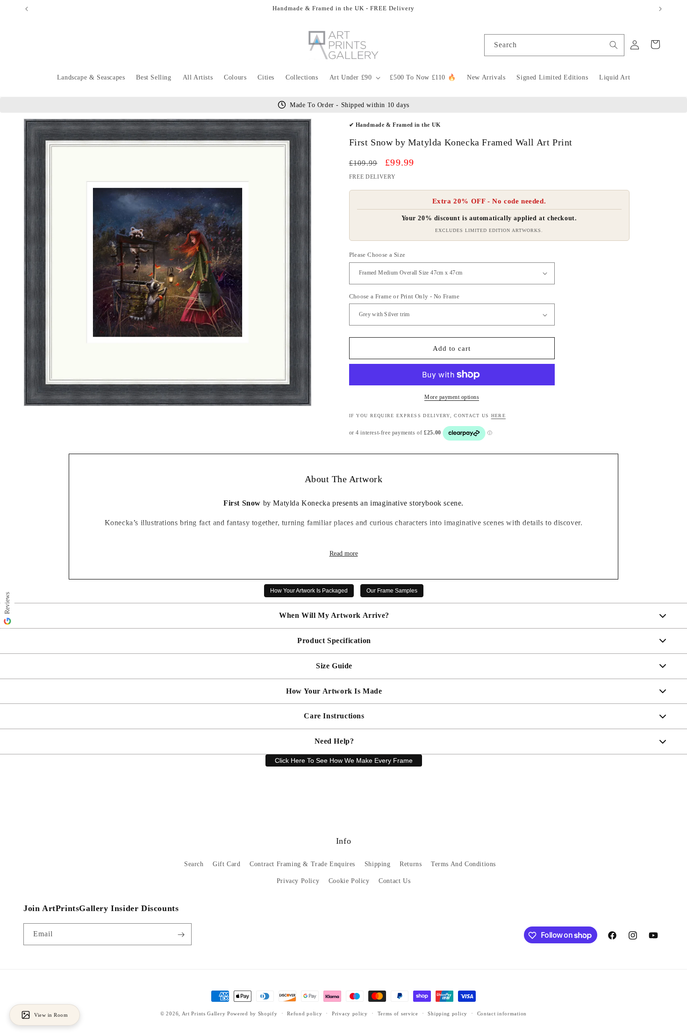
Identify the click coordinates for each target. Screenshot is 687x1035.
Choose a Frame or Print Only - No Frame (404, 296)
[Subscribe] (181, 935)
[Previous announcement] (26, 9)
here (498, 415)
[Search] (613, 45)
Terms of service (398, 1013)
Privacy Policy (298, 880)
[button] (354, 77)
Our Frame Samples (391, 590)
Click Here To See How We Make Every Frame (344, 760)
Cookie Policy (349, 880)
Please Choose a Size (377, 254)
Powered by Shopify (252, 1013)
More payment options (451, 397)
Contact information (502, 1013)
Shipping (378, 864)
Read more (343, 553)
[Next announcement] (660, 9)
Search (194, 864)
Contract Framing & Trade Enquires (302, 864)
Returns (411, 864)
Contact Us (394, 880)
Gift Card (226, 864)
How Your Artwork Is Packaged (309, 590)
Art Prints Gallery (204, 1013)
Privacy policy (350, 1013)
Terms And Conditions (463, 864)
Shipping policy (447, 1013)
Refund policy (304, 1013)
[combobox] (554, 45)
